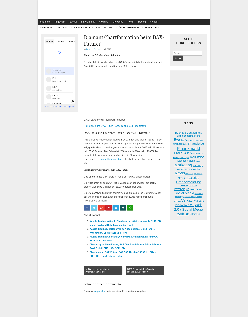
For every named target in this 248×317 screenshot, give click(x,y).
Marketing (118, 21)
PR (183, 178)
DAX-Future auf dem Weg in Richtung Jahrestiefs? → (140, 270)
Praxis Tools (152, 27)
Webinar (183, 214)
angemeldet (100, 291)
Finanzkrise (196, 143)
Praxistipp (192, 178)
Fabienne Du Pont (93, 49)
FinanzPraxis (181, 152)
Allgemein (60, 21)
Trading (142, 21)
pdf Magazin (198, 174)
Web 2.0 (188, 205)
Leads (197, 161)
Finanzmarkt (88, 21)
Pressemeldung (188, 182)
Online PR (189, 174)
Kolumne (103, 21)
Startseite (45, 21)
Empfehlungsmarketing (188, 136)
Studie (187, 197)
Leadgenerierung (186, 160)
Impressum (46, 27)
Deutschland (194, 132)
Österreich (194, 214)
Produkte (184, 186)
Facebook (189, 140)
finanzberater (180, 143)
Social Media (184, 193)
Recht (192, 189)
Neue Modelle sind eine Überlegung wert (115, 27)
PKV (180, 178)
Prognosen (193, 186)
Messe (187, 169)
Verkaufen (199, 201)
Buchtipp (180, 132)
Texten (193, 197)
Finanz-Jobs (199, 140)
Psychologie (181, 189)
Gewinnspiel (184, 158)
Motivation (195, 169)
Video (179, 205)
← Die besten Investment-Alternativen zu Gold (98, 270)
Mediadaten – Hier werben (72, 27)
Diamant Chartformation (110, 159)
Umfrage (177, 201)
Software (199, 193)
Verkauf (154, 21)
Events (73, 21)
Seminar (199, 189)
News (130, 21)
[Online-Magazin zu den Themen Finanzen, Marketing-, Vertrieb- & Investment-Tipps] (124, 9)
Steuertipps (179, 197)
